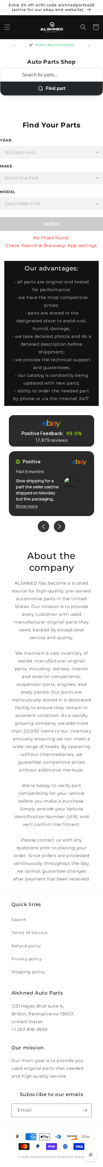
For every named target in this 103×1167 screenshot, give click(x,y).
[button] (7, 27)
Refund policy (26, 945)
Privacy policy (26, 958)
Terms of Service (29, 932)
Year (5, 140)
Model (7, 191)
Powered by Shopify (71, 1156)
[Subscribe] (85, 1110)
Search (51, 224)
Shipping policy (28, 971)
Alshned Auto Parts (42, 1156)
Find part (55, 88)
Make (6, 166)
